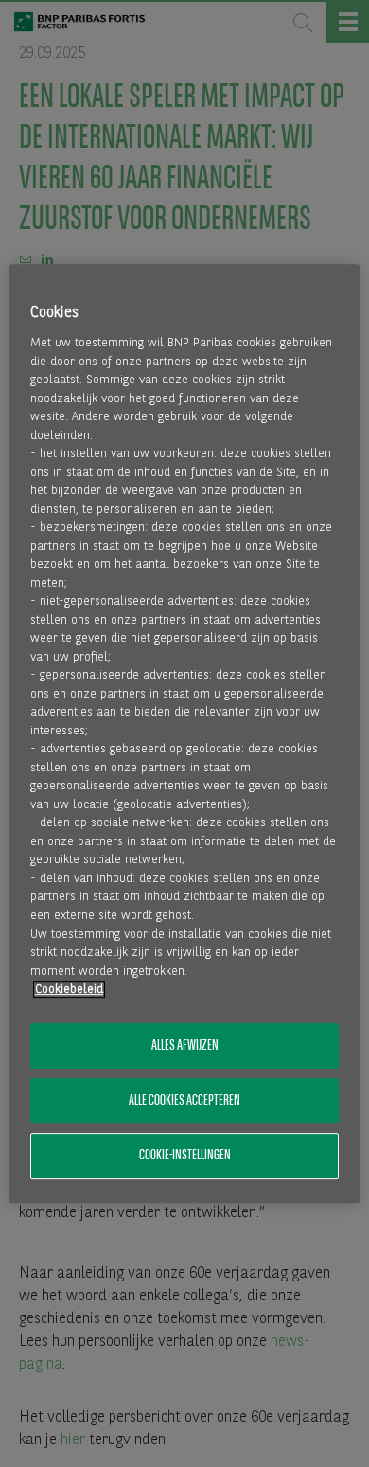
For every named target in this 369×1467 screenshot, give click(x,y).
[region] (184, 733)
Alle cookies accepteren (184, 1100)
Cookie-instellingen (185, 1155)
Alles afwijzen (185, 1045)
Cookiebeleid (69, 989)
